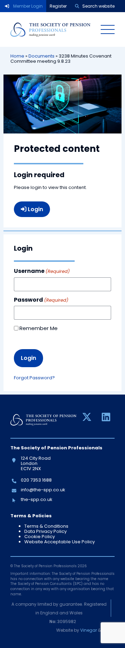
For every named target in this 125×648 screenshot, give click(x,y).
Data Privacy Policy (45, 531)
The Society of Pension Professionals (50, 29)
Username (42, 271)
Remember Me (38, 328)
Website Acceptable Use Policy (59, 541)
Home (17, 56)
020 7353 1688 (36, 480)
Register (58, 6)
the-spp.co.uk (36, 499)
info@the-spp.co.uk (42, 489)
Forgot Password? (34, 377)
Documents (41, 56)
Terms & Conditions (46, 526)
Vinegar (88, 630)
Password (41, 300)
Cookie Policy (39, 536)
